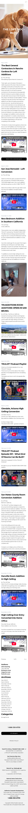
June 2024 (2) (5, 693)
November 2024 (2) (6, 689)
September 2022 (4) (6, 707)
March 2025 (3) (5, 685)
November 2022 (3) (6, 704)
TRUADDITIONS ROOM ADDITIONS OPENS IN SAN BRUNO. (14, 308)
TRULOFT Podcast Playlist (13, 364)
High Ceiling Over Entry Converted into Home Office (12, 618)
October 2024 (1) (5, 691)
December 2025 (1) (6, 684)
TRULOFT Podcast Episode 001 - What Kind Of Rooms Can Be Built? (13, 454)
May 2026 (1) (4, 680)
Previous (3, 659)
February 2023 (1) (5, 698)
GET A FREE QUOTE (14, 733)
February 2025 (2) (6, 687)
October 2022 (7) (5, 705)
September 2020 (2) (6, 711)
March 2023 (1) (5, 696)
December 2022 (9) (6, 702)
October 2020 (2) (5, 709)
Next (25, 659)
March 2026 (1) (5, 682)
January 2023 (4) (5, 700)
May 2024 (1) (4, 694)
